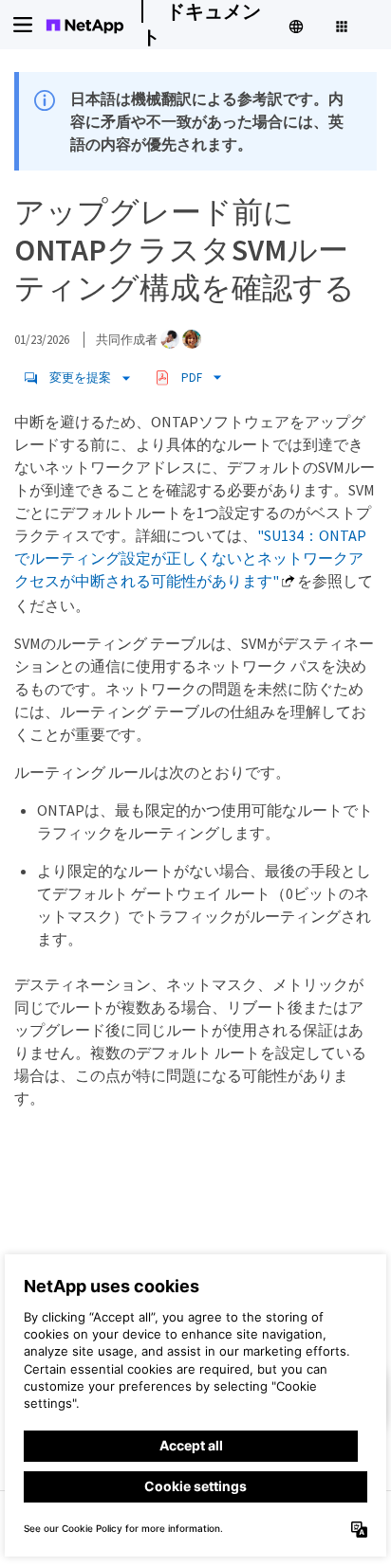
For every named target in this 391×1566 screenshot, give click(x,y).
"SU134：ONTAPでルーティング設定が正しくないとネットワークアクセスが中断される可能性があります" (190, 558)
